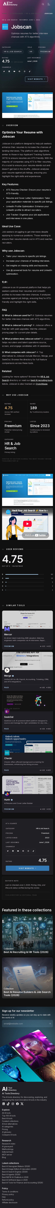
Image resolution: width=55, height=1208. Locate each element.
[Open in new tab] (51, 79)
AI (12, 270)
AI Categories (16, 13)
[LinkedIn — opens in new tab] (9, 71)
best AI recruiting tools (41, 380)
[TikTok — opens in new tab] (30, 71)
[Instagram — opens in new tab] (25, 71)
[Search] (43, 4)
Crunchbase (41, 384)
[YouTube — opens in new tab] (14, 71)
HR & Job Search (33, 13)
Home (4, 13)
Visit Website (35, 79)
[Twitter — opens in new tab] (4, 71)
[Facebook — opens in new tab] (19, 71)
